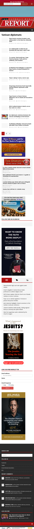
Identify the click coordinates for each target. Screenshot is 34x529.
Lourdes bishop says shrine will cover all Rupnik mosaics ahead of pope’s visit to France (16, 182)
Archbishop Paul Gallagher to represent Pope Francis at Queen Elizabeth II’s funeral (20, 69)
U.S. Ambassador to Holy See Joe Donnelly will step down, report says (19, 49)
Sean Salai (6, 178)
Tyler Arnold (6, 170)
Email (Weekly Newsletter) (8, 468)
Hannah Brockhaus (8, 185)
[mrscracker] (3, 498)
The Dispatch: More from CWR (17, 162)
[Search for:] (17, 455)
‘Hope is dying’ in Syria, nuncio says (19, 78)
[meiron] (3, 485)
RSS (2, 470)
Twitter (3, 465)
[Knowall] (3, 505)
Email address (6, 373)
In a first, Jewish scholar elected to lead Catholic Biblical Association (17, 168)
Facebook (4, 463)
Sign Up (25, 3)
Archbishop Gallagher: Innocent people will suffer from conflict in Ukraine (20, 124)
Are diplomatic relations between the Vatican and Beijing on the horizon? (20, 115)
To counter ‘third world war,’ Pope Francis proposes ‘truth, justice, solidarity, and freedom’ (18, 59)
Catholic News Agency (23, 43)
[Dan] (3, 478)
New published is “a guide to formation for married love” (16, 175)
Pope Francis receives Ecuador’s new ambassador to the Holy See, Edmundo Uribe (20, 40)
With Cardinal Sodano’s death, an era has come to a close (19, 107)
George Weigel (7, 191)
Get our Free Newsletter (17, 2)
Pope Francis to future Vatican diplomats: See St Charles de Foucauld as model (20, 97)
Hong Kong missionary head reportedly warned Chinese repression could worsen (20, 87)
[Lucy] (3, 492)
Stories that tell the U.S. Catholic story (14, 189)
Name (3, 378)
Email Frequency (6, 383)
